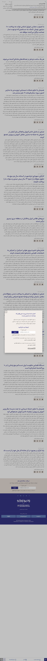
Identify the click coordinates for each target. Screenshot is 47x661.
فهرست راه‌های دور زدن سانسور (29, 340)
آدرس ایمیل (23, 330)
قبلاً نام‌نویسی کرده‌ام (31, 348)
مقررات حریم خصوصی (15, 335)
